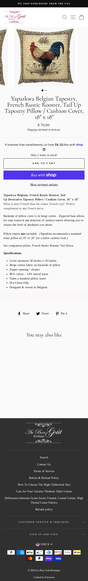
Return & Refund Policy (44, 477)
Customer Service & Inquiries (44, 522)
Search (44, 457)
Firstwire (49, 577)
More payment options (44, 184)
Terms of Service (44, 471)
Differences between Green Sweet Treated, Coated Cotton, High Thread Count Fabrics (44, 500)
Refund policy (44, 509)
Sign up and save (44, 534)
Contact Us (44, 464)
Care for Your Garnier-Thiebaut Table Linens (44, 491)
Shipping (32, 129)
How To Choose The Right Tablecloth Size (44, 484)
